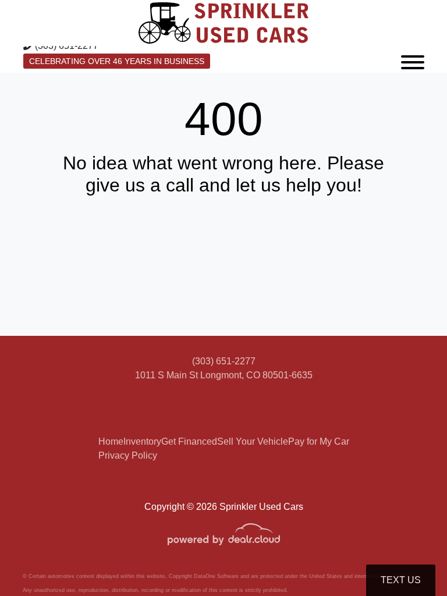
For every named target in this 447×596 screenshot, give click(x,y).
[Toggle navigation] (412, 59)
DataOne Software (216, 576)
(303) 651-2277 (224, 361)
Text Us (401, 580)
